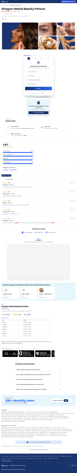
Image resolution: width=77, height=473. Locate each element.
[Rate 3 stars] (8, 14)
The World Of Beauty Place (19, 437)
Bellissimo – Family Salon (54, 418)
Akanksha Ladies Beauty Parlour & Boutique (30, 432)
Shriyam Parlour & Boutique (29, 429)
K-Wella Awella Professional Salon (43, 435)
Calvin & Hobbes (40, 429)
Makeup (25, 456)
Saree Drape (69, 456)
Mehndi (51, 456)
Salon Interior (39, 456)
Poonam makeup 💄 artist (62, 416)
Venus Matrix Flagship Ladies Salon (8, 427)
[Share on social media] (2, 19)
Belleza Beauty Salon (51, 416)
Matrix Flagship (21, 435)
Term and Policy (38, 458)
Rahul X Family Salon (65, 418)
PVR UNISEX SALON (51, 415)
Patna (7, 5)
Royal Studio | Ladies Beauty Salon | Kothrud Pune (36, 415)
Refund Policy (51, 458)
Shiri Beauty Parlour (63, 432)
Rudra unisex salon (19, 418)
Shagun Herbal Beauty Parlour (7, 430)
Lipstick (63, 456)
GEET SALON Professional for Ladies (8, 416)
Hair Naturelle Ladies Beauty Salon (8, 433)
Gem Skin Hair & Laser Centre (7, 418)
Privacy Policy (29, 458)
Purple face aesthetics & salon (33, 419)
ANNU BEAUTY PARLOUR (29, 435)
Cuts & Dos (63, 433)
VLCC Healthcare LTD (32, 433)
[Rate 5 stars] (11, 14)
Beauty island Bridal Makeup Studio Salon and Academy (13, 421)
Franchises (16, 458)
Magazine (7, 456)
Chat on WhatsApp (39, 112)
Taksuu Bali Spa (35, 418)
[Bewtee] (4, 466)
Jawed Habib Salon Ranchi (6, 419)
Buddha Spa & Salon (61, 427)
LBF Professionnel (42, 416)
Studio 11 (54, 427)
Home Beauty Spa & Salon (6, 437)
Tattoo (55, 456)
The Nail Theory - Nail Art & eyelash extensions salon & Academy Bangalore (41, 412)
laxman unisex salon (44, 418)
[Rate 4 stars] (9, 14)
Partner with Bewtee (6, 460)
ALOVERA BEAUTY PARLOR (55, 433)
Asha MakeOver (70, 413)
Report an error (44, 449)
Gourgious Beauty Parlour (43, 433)
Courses (8, 458)
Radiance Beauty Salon (68, 430)
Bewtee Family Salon (43, 413)
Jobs (12, 458)
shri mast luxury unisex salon (19, 415)
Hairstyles (12, 456)
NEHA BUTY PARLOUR (21, 427)
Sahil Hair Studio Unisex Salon (20, 419)
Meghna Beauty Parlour (21, 433)
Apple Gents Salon (43, 432)
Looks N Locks (53, 435)
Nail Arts (46, 456)
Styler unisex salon (60, 415)
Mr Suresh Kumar (29, 437)
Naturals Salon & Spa (55, 429)
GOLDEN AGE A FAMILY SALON (32, 427)
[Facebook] (72, 465)
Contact (45, 458)
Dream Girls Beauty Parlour (13, 432)
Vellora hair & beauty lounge (47, 419)
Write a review (6, 175)
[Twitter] (70, 465)
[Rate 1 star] (5, 14)
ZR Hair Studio (35, 413)
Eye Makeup (19, 456)
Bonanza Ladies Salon (32, 416)
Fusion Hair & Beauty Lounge (45, 427)
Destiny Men (28, 430)
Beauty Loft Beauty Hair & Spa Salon (8, 435)
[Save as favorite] (5, 19)
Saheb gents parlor (58, 430)
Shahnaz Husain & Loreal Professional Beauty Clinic (12, 429)
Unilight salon (4, 432)
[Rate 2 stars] (6, 14)
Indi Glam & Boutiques (19, 430)
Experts (3, 458)
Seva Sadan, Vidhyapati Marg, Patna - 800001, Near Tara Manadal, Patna (16, 16)
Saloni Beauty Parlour (53, 432)
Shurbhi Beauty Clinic (36, 430)
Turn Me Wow (47, 429)
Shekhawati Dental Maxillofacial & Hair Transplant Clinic (13, 412)
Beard (28, 456)
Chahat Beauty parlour (66, 429)
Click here (31, 442)
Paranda (33, 456)
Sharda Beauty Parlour (62, 435)
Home (3, 5)
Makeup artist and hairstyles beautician (57, 413)
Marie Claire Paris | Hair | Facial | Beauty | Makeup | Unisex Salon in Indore (16, 413)
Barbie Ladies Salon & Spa (47, 430)
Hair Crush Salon (27, 418)
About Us (22, 458)
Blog (2, 456)
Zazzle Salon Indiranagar (22, 416)
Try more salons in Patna (40, 446)
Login (56, 458)
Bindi (59, 456)
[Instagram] (75, 465)
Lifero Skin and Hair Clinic (6, 415)
